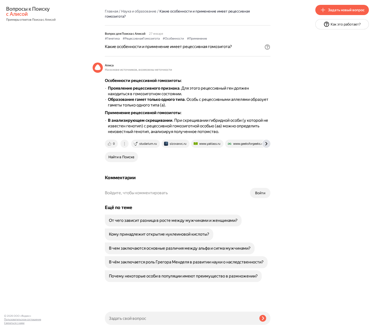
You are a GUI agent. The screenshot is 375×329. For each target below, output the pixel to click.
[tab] (112, 144)
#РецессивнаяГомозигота (141, 38)
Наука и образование (138, 11)
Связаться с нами (14, 323)
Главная (111, 11)
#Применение (197, 38)
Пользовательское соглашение (22, 319)
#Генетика (112, 38)
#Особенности (173, 38)
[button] (267, 47)
